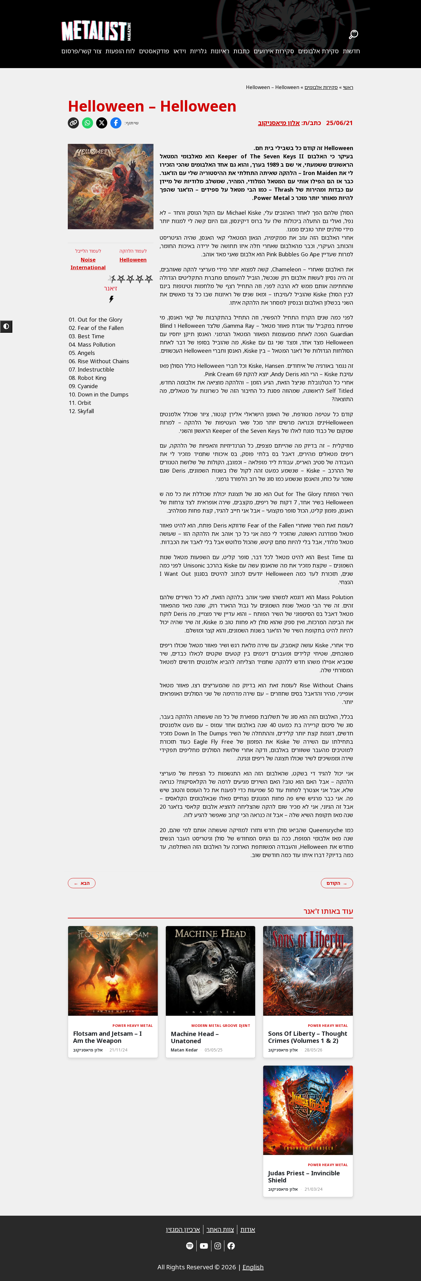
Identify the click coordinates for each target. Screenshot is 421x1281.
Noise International (88, 263)
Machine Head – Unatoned (195, 1037)
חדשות (351, 51)
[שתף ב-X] (101, 122)
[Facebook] (231, 1246)
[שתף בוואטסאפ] (87, 122)
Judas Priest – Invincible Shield (304, 1176)
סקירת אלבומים (318, 51)
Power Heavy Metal (328, 1025)
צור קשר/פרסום (81, 51)
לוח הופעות (120, 51)
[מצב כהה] (6, 326)
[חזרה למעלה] (405, 1269)
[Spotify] (189, 1246)
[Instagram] (218, 1246)
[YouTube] (204, 1246)
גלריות (198, 51)
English (253, 1267)
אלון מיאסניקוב (279, 123)
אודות (247, 1229)
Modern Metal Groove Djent (221, 1025)
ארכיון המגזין (183, 1229)
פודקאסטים (154, 51)
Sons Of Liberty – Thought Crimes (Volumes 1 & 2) (307, 1037)
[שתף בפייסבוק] (115, 122)
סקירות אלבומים (321, 87)
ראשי (348, 87)
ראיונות (220, 51)
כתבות (241, 51)
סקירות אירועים (274, 51)
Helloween (133, 259)
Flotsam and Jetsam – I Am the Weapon (107, 1037)
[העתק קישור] (73, 122)
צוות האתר (220, 1229)
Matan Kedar (184, 1050)
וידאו (179, 51)
